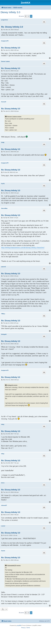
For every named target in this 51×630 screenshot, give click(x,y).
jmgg (2, 142)
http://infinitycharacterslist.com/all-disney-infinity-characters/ (22, 247)
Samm (3, 550)
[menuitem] (23, 628)
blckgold (3, 334)
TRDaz (3, 313)
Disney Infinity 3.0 (10, 12)
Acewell (3, 101)
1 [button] (28, 16)
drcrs (2, 482)
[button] (25, 16)
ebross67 (4, 505)
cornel (3, 526)
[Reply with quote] (44, 21)
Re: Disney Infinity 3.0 (12, 27)
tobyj (2, 424)
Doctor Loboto (5, 61)
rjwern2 (3, 266)
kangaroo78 (4, 41)
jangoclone (4, 19)
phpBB (19, 625)
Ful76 (3, 183)
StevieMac (4, 208)
